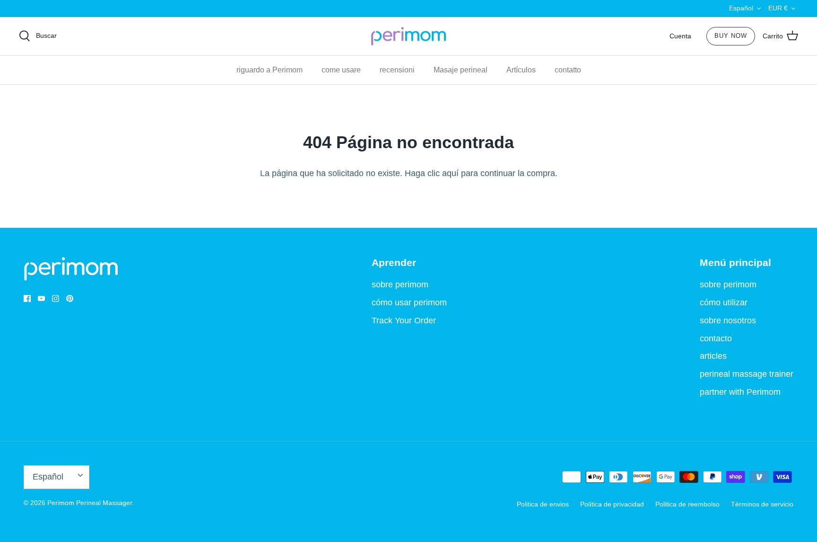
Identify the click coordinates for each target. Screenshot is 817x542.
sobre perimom (400, 284)
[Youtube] (41, 298)
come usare (341, 70)
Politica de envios (543, 504)
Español (741, 8)
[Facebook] (27, 298)
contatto (568, 70)
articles (713, 356)
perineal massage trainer (746, 374)
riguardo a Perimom (269, 70)
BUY (730, 35)
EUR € (778, 8)
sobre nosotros (728, 320)
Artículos (521, 70)
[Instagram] (55, 298)
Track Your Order (404, 320)
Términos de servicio (762, 504)
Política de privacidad (612, 504)
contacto (716, 338)
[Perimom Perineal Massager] (408, 36)
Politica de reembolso (687, 504)
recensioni (397, 70)
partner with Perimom (740, 392)
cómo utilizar (723, 302)
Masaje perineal (460, 70)
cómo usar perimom (409, 302)
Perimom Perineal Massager (89, 502)
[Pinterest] (69, 298)
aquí (450, 173)
